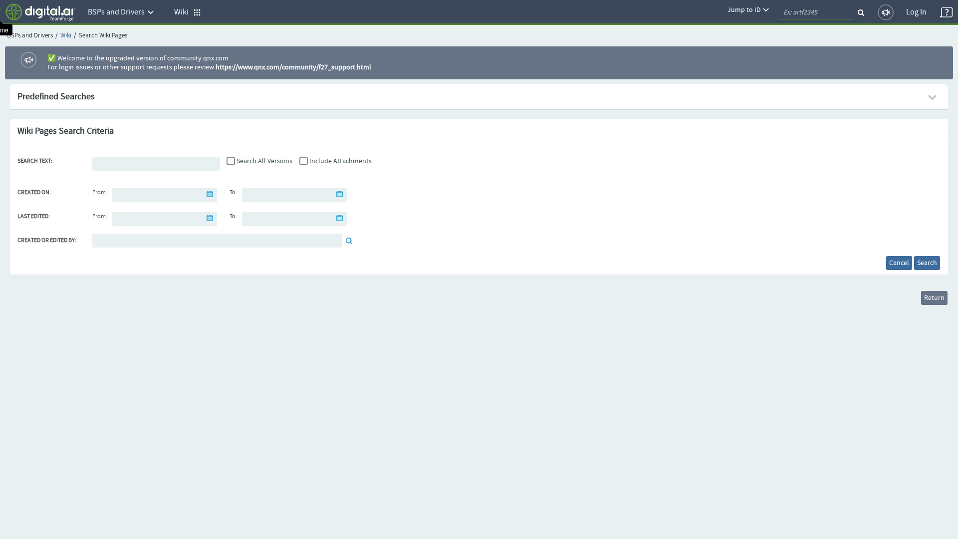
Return (934, 297)
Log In (916, 12)
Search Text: (34, 161)
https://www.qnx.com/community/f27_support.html (293, 67)
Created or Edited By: (46, 241)
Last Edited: (33, 217)
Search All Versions (264, 161)
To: (233, 193)
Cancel (899, 263)
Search (927, 263)
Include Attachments (340, 161)
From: (99, 193)
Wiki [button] (183, 12)
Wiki (65, 35)
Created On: (34, 193)
